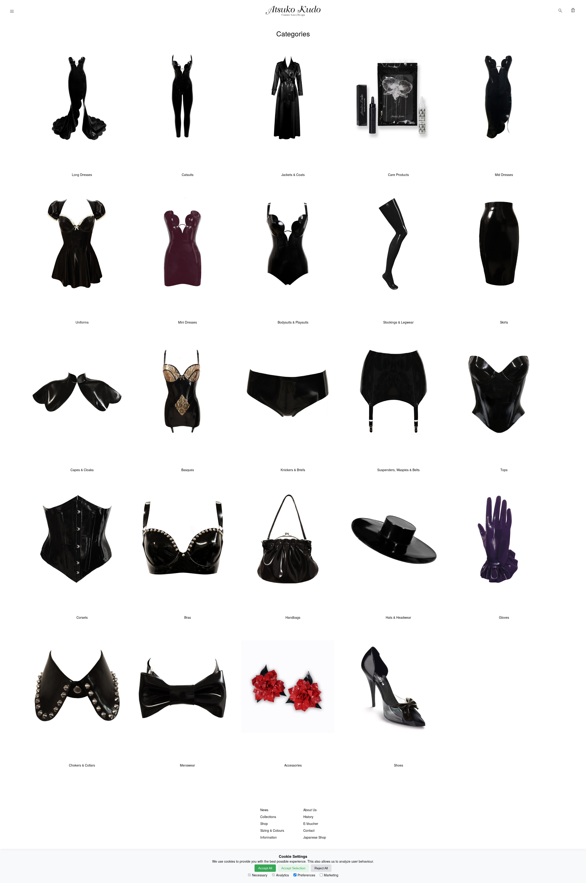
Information (268, 837)
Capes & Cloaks (82, 469)
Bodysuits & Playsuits (293, 322)
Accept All (265, 868)
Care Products (398, 174)
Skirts (504, 322)
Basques (187, 469)
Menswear (187, 765)
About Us (310, 809)
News (264, 809)
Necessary (259, 875)
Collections (268, 816)
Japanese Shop (314, 837)
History (308, 816)
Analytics (282, 875)
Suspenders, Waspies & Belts (398, 469)
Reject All (321, 868)
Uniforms (82, 322)
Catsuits (187, 174)
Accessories (293, 765)
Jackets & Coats (293, 174)
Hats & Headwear (398, 617)
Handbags (292, 617)
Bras (187, 617)
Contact (309, 830)
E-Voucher (310, 823)
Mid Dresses (504, 174)
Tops (503, 469)
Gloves (504, 617)
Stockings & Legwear (398, 322)
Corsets (82, 617)
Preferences (306, 875)
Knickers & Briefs (293, 469)
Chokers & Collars (82, 765)
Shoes (398, 765)
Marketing (331, 875)
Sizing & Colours (272, 830)
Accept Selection (293, 868)
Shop (264, 823)
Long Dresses (82, 174)
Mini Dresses (187, 322)
